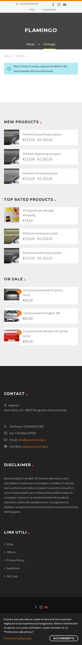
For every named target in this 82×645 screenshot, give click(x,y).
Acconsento (63, 638)
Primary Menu (74, 19)
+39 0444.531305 (28, 4)
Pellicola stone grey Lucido (40, 233)
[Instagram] (59, 4)
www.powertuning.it (35, 446)
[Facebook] (53, 4)
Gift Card (12, 576)
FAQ (32, 9)
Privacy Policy (15, 560)
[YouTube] (65, 4)
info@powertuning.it (32, 440)
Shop (9, 544)
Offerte (11, 552)
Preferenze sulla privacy (18, 638)
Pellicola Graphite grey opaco (42, 134)
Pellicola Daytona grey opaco (42, 154)
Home (7, 56)
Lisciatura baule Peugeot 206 (41, 313)
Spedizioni (50, 9)
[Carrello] (7, 19)
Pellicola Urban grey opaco (40, 173)
